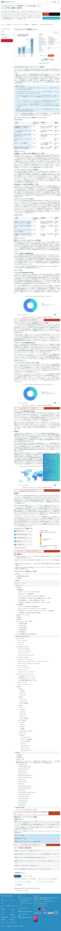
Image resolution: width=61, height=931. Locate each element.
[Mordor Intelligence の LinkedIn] (34, 909)
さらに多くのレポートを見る (27, 876)
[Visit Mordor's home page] (8, 2)
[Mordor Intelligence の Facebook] (37, 909)
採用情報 (3, 919)
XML (2, 903)
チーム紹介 (12, 909)
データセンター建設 (38, 259)
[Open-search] (58, 2)
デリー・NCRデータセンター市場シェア (46, 881)
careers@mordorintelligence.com (40, 903)
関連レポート (17, 876)
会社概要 (3, 909)
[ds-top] (51, 18)
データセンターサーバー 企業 (21, 890)
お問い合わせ (4, 900)
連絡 (51, 1)
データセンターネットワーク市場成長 (23, 881)
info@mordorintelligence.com (27, 911)
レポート (47, 1)
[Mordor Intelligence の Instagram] (44, 909)
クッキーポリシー (13, 922)
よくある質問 (13, 917)
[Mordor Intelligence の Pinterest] (42, 909)
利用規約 (12, 919)
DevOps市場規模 (18, 884)
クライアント (4, 912)
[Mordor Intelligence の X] (39, 909)
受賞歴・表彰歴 (4, 917)
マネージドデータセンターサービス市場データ (48, 878)
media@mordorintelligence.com (25, 917)
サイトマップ (13, 900)
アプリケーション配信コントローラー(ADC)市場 (25, 878)
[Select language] (55, 1)
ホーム (2, 898)
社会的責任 (12, 914)
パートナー (12, 912)
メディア (3, 914)
